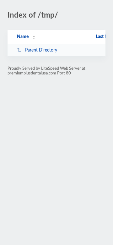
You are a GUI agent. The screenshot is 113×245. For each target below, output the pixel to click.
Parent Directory (41, 50)
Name (23, 37)
